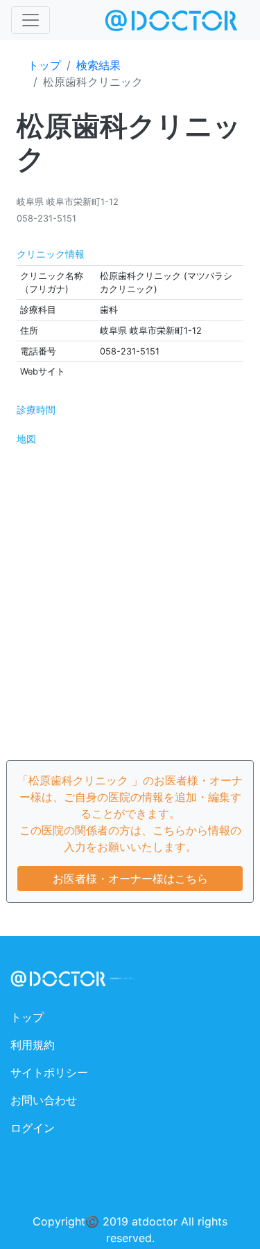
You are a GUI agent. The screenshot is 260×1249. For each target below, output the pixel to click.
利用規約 (32, 1045)
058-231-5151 (46, 218)
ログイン (32, 1128)
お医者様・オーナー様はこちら (130, 879)
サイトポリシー (49, 1072)
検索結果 (98, 65)
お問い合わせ (43, 1100)
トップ (44, 65)
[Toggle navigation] (30, 20)
